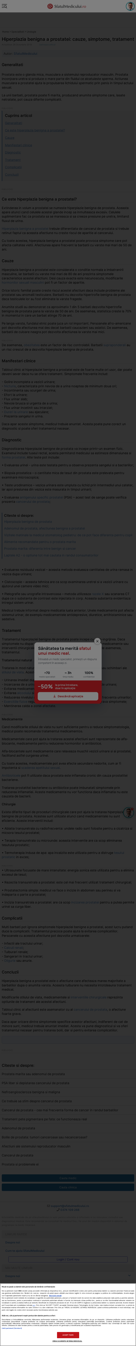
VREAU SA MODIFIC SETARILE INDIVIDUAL (67, 1341)
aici (34, 1305)
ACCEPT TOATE (68, 1335)
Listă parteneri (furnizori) (12, 1328)
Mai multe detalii (55, 1296)
